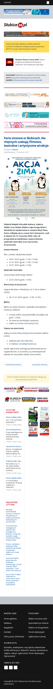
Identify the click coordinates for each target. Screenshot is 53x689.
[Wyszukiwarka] (43, 2)
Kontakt (7, 2)
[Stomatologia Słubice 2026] (26, 34)
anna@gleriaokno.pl (27, 343)
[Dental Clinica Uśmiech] (33, 428)
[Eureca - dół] (26, 399)
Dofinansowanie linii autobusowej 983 (27, 80)
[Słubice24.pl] (15, 24)
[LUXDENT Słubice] (44, 414)
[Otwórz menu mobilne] (48, 2)
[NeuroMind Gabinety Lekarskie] (26, 104)
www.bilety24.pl (31, 323)
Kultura (15, 149)
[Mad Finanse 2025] (26, 94)
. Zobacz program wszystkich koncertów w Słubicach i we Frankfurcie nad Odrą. (30, 62)
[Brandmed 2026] (26, 11)
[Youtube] (15, 667)
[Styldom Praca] (33, 414)
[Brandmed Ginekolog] (26, 125)
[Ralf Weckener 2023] (44, 428)
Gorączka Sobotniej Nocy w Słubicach (25, 78)
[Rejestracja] (39, 2)
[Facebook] (6, 667)
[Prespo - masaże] (26, 114)
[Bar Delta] (26, 389)
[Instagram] (11, 667)
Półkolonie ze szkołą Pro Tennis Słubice (30, 75)
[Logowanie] (35, 2)
